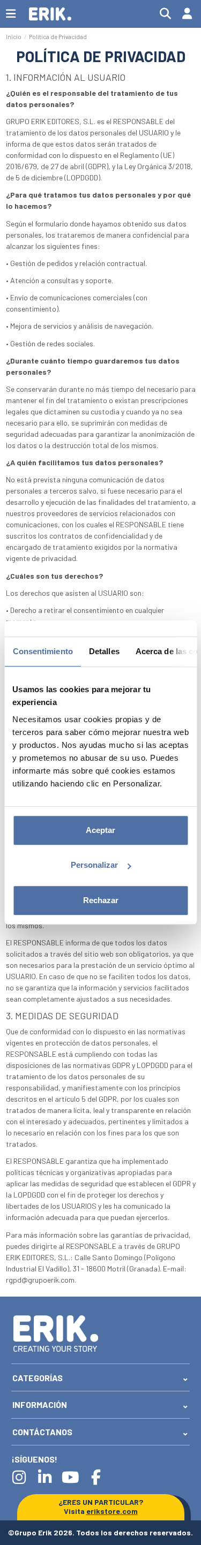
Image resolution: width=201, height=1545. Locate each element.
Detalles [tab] (103, 651)
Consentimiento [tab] (42, 651)
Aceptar (100, 830)
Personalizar (94, 864)
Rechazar (100, 900)
